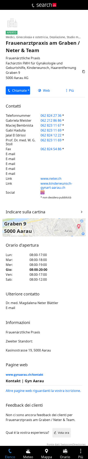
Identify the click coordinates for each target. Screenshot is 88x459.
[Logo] (46, 5)
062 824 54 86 (51, 149)
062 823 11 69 (51, 130)
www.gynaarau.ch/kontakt (24, 375)
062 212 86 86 (51, 120)
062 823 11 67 (51, 125)
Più (71, 90)
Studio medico (76, 37)
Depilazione (57, 37)
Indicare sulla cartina (25, 212)
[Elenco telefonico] (33, 5)
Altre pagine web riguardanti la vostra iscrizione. (43, 390)
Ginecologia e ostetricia (32, 37)
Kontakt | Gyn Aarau (25, 380)
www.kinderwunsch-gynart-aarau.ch (56, 185)
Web (46, 90)
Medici (10, 37)
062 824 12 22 (51, 135)
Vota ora (63, 433)
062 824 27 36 (51, 115)
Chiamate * (20, 90)
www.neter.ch (51, 178)
